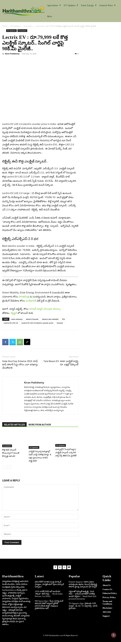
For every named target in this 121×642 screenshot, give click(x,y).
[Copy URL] (27, 342)
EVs (63, 319)
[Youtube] (69, 567)
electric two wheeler (50, 319)
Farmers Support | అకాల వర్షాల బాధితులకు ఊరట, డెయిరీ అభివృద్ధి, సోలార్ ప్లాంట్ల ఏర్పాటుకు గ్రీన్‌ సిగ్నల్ (83, 584)
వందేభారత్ (31, 300)
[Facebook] (5, 342)
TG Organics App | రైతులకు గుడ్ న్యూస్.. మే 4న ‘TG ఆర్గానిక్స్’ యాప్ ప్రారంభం (83, 605)
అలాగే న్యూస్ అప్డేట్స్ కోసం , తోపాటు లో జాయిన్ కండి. (31, 310)
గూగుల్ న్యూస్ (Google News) (44, 308)
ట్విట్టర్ (14, 312)
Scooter (60, 323)
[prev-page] (4, 467)
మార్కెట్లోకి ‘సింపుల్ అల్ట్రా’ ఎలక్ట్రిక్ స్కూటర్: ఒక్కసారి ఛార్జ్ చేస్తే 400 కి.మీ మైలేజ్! (66, 452)
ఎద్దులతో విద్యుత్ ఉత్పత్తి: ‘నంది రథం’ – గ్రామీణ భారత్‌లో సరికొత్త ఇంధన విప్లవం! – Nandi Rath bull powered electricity (82, 595)
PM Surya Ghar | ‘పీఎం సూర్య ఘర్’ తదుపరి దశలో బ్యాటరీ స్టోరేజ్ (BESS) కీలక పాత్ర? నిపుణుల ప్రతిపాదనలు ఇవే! (49, 605)
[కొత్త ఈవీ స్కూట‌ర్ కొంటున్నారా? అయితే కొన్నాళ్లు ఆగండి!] (13, 439)
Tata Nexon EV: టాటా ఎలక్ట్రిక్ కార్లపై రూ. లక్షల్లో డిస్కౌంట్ (60, 363)
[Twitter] (12, 342)
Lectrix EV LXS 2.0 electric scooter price (37, 323)
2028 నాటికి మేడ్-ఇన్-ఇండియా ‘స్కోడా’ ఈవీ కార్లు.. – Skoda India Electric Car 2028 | (49, 593)
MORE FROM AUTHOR (40, 424)
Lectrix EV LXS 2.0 (11, 323)
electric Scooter (32, 319)
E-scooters (28, 26)
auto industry (17, 319)
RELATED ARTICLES (14, 424)
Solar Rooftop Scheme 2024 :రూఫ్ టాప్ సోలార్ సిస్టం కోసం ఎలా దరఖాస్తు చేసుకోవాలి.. (20, 364)
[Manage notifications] (113, 635)
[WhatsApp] (20, 342)
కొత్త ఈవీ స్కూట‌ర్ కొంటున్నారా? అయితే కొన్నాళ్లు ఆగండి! (10, 453)
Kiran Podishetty (12, 53)
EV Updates (16, 26)
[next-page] (9, 467)
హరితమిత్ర (24, 296)
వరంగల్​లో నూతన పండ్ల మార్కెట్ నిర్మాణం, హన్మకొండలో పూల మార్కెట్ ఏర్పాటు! (49, 584)
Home (5, 26)
